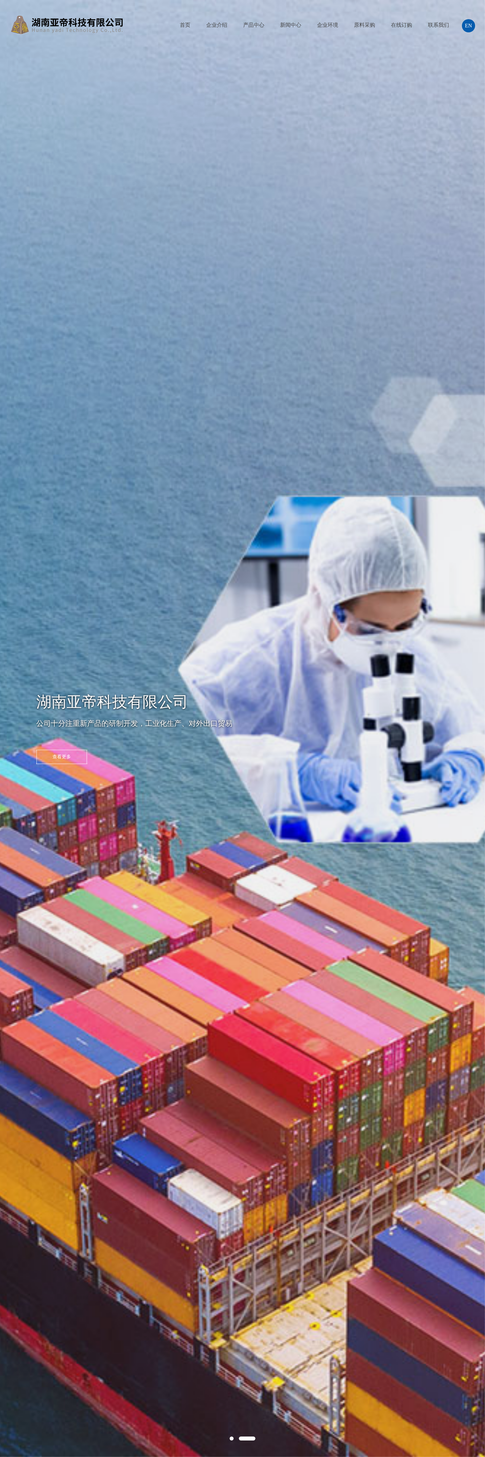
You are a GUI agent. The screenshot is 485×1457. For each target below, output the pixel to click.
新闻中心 (290, 25)
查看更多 (61, 756)
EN (468, 25)
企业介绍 (216, 25)
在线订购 (401, 25)
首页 (185, 25)
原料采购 (364, 25)
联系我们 (438, 25)
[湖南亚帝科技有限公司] (66, 16)
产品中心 (253, 25)
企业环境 (327, 25)
